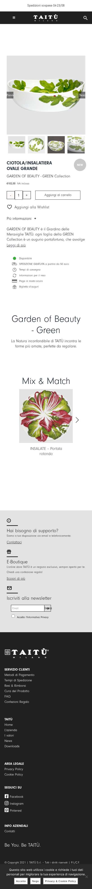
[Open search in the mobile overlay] (85, 18)
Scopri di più (16, 579)
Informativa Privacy (37, 617)
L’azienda (10, 730)
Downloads (11, 746)
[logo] (45, 16)
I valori (9, 735)
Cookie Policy (13, 774)
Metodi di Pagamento (19, 675)
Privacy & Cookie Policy (60, 881)
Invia (47, 608)
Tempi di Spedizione (18, 680)
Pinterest (16, 811)
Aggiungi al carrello (57, 195)
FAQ (7, 696)
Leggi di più (16, 245)
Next (82, 95)
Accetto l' (32, 617)
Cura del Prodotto (16, 691)
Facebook (16, 797)
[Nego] (86, 876)
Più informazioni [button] (19, 218)
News (8, 741)
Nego (35, 881)
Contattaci (14, 542)
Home (8, 725)
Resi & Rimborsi (15, 686)
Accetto (21, 881)
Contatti (9, 831)
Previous (10, 95)
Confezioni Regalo (16, 702)
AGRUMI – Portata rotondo (56, 449)
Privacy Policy (13, 769)
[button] (14, 420)
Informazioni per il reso (32, 275)
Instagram (16, 804)
